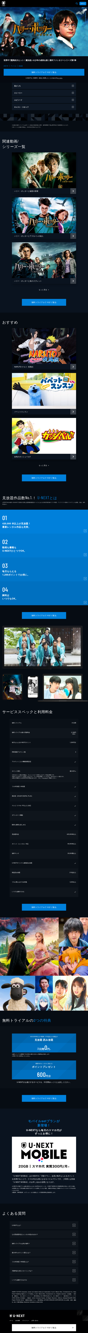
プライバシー (25, 1320)
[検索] (76, 3)
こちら (60, 78)
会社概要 (17, 1320)
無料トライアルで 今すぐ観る (44, 72)
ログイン (83, 3)
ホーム (11, 1320)
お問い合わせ (34, 1320)
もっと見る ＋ (44, 289)
